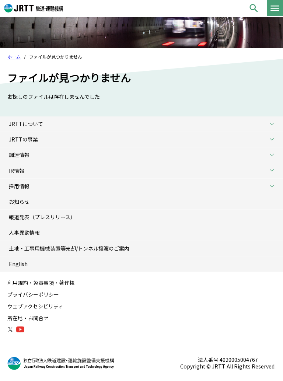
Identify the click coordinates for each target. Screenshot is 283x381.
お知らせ (19, 201)
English (18, 264)
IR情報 (16, 170)
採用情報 (19, 186)
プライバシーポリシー (33, 294)
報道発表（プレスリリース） (42, 217)
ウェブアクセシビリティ (35, 306)
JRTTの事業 (23, 139)
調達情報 (19, 154)
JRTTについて (26, 123)
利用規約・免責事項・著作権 (40, 282)
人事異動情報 (24, 232)
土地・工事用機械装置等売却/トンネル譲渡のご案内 (69, 248)
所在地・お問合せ (28, 318)
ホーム (14, 56)
